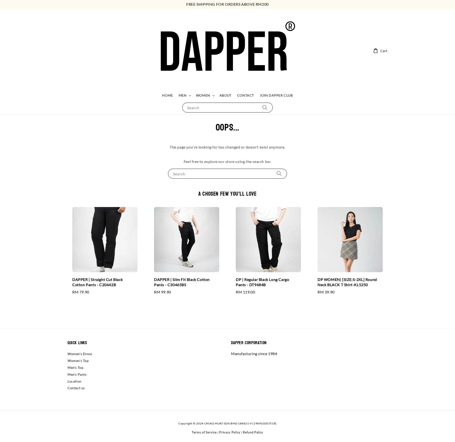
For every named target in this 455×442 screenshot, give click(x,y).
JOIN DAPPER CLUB (276, 95)
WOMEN (203, 95)
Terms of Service (204, 432)
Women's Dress (80, 354)
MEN (183, 95)
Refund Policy (253, 432)
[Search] (265, 107)
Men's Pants (77, 374)
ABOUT (225, 95)
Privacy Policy (230, 432)
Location (75, 381)
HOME (167, 95)
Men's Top (75, 367)
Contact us (76, 388)
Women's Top (78, 361)
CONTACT (245, 95)
